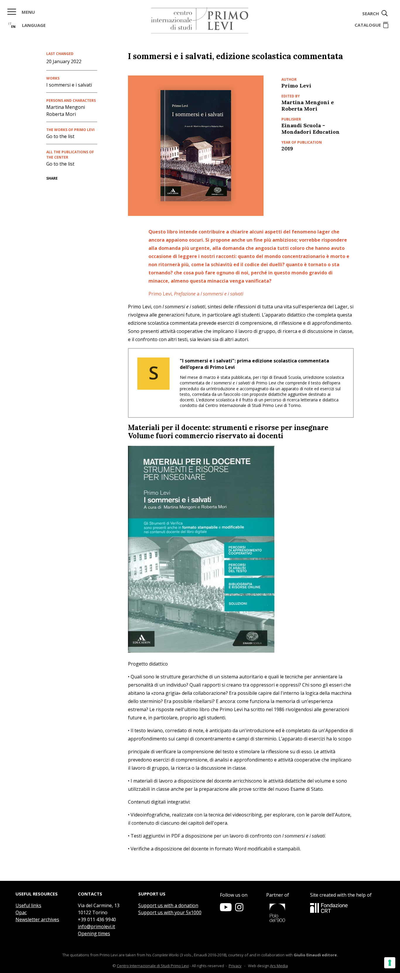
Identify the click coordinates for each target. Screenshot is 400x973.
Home (199, 20)
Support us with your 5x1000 (169, 912)
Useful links (28, 905)
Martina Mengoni (65, 107)
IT (10, 23)
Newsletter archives (37, 919)
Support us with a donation (168, 905)
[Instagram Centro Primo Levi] (239, 909)
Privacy (235, 965)
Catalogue (368, 25)
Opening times (94, 933)
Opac (21, 912)
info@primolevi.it (96, 926)
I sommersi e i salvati (69, 84)
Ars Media (279, 965)
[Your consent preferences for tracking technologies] (389, 962)
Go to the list (60, 136)
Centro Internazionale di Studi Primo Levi (153, 965)
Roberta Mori (61, 114)
